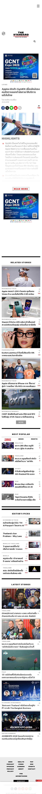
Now (31, 764)
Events (31, 766)
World (6, 543)
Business (6, 288)
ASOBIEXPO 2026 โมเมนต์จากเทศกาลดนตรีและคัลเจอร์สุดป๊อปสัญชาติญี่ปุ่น (17, 737)
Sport (18, 469)
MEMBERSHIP (21, 781)
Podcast (10, 764)
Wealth (21, 762)
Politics (19, 443)
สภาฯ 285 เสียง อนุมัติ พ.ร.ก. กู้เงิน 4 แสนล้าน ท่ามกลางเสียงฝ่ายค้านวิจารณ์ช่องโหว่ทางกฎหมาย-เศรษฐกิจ (24, 447)
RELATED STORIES (21, 262)
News (10, 762)
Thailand (19, 456)
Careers (21, 766)
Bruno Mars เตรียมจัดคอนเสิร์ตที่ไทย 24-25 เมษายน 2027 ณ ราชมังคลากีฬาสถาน (24, 485)
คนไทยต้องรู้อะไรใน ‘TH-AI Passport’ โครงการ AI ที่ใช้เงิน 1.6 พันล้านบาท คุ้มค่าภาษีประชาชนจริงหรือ (13, 524)
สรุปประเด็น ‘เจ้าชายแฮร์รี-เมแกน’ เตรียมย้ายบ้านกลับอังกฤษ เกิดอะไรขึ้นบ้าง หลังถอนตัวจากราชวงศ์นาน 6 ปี (13, 559)
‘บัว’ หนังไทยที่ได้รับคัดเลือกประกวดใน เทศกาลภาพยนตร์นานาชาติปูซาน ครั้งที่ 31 (18, 676)
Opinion (10, 766)
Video (21, 764)
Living (4, 85)
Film (4, 672)
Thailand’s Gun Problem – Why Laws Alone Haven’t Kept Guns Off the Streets (12, 534)
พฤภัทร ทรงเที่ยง (10, 100)
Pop (31, 762)
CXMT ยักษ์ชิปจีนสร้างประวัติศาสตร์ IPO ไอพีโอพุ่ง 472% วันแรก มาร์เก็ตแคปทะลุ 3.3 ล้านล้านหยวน (18, 415)
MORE (21, 422)
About (21, 769)
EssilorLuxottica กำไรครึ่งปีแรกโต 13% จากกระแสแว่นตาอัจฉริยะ (18, 354)
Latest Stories (21, 584)
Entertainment (9, 733)
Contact (31, 769)
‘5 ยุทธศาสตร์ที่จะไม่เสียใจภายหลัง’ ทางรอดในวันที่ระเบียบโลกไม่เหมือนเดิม (12, 547)
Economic (7, 520)
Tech (14, 288)
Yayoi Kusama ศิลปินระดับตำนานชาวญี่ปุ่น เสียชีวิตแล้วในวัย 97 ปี (25, 498)
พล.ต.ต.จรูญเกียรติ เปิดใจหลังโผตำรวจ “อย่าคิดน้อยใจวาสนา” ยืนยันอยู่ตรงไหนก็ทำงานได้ (25, 459)
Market (15, 411)
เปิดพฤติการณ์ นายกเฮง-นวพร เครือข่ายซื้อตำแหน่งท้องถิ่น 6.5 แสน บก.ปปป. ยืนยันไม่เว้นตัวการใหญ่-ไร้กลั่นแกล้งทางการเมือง (19, 614)
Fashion (5, 350)
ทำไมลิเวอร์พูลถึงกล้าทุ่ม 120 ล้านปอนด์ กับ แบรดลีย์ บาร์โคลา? (25, 472)
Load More (21, 744)
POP (12, 350)
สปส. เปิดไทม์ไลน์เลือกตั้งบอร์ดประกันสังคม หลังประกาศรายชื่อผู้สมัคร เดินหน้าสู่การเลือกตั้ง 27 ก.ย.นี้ (13, 572)
